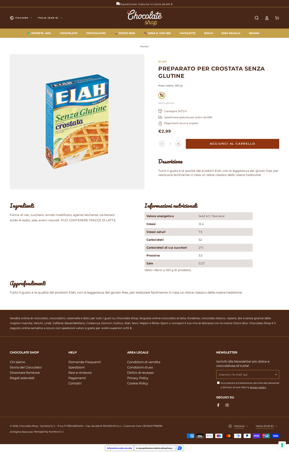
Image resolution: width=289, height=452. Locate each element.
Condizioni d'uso (140, 367)
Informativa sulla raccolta (119, 448)
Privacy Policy (137, 378)
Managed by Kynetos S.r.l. (49, 431)
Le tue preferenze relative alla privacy (154, 448)
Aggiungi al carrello (232, 143)
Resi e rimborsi (80, 373)
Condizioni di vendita (143, 362)
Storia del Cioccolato (26, 367)
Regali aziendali (22, 378)
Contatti (74, 383)
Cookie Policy (137, 383)
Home (144, 46)
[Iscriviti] (277, 374)
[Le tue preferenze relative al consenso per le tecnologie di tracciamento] (282, 445)
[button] (256, 18)
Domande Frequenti (84, 362)
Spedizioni (76, 367)
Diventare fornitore (25, 373)
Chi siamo (17, 362)
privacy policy (258, 387)
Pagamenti (77, 378)
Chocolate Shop (28, 425)
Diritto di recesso (140, 373)
